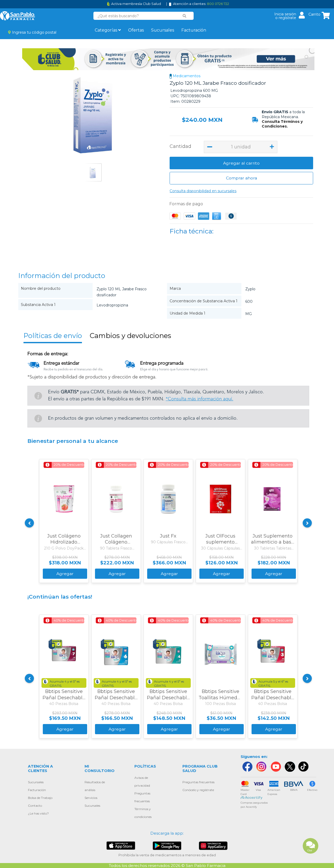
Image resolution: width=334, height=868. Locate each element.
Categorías (106, 30)
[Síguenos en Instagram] (261, 767)
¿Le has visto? (38, 813)
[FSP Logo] (17, 15)
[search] (184, 16)
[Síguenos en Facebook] (247, 767)
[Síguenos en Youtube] (275, 767)
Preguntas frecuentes (198, 782)
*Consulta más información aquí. (199, 399)
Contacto (35, 805)
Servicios (91, 798)
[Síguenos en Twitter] (289, 767)
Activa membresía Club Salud (136, 4)
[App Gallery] (213, 845)
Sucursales (162, 30)
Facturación (193, 30)
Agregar (65, 573)
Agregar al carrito (241, 163)
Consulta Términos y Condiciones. (282, 124)
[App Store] (120, 845)
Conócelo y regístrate (198, 790)
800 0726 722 (218, 4)
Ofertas (136, 30)
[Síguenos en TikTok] (303, 767)
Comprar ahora (241, 178)
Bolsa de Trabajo (40, 798)
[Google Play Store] (167, 845)
